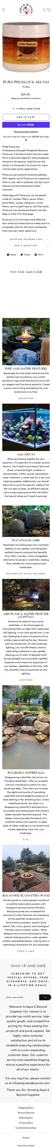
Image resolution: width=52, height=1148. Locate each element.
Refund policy (26, 1117)
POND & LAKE (26, 951)
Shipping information (26, 239)
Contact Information (26, 1127)
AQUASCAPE (25, 398)
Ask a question (26, 245)
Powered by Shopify (26, 1145)
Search (26, 1137)
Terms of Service (26, 1112)
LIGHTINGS (26, 680)
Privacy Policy (26, 1122)
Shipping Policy (26, 1107)
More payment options (26, 131)
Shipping (15, 98)
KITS (26, 839)
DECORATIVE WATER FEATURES (26, 574)
